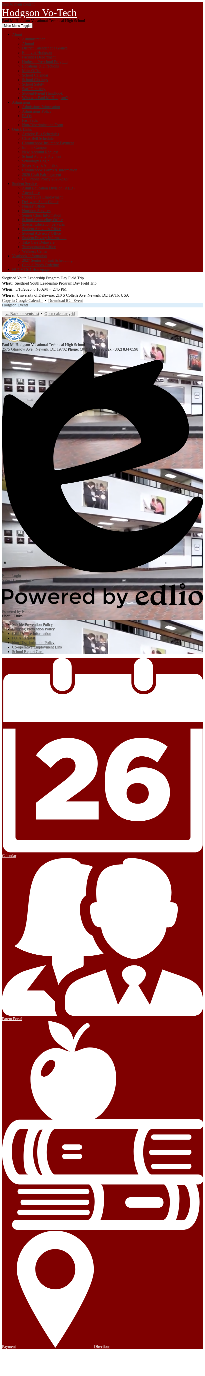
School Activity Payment (41, 156)
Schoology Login (36, 161)
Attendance (31, 192)
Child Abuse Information (31, 633)
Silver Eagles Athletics (40, 165)
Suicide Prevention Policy (32, 624)
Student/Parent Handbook (42, 93)
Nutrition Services (36, 211)
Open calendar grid (59, 313)
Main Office (31, 71)
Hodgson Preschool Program (45, 61)
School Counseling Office (42, 220)
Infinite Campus (34, 147)
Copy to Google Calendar (22, 300)
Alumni (28, 43)
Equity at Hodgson (37, 52)
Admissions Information (41, 107)
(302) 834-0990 (93, 349)
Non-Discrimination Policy (33, 642)
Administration (34, 39)
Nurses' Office (33, 206)
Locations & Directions (40, 66)
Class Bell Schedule (38, 138)
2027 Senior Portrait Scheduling (47, 260)
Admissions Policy (37, 111)
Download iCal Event (65, 300)
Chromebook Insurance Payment (48, 143)
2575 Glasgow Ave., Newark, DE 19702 (34, 349)
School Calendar (35, 75)
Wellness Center (35, 251)
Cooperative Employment (42, 197)
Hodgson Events (15, 305)
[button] (17, 34)
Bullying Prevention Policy (33, 629)
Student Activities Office (41, 229)
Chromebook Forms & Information (49, 170)
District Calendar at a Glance (45, 48)
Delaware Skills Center (40, 202)
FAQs (27, 116)
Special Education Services (43, 224)
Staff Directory (34, 89)
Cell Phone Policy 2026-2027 (45, 179)
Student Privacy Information (44, 238)
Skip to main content (18, 4)
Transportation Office (39, 247)
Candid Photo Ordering (40, 265)
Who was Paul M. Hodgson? (45, 98)
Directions (102, 1346)
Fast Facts (30, 120)
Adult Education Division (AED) (48, 188)
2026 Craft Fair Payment (41, 174)
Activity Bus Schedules (40, 134)
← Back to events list (22, 313)
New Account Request (40, 152)
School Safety (33, 84)
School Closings (35, 80)
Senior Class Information (41, 215)
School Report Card (28, 651)
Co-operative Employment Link (37, 647)
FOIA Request (23, 638)
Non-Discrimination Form (42, 125)
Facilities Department (39, 57)
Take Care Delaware (38, 242)
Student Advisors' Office (41, 233)
